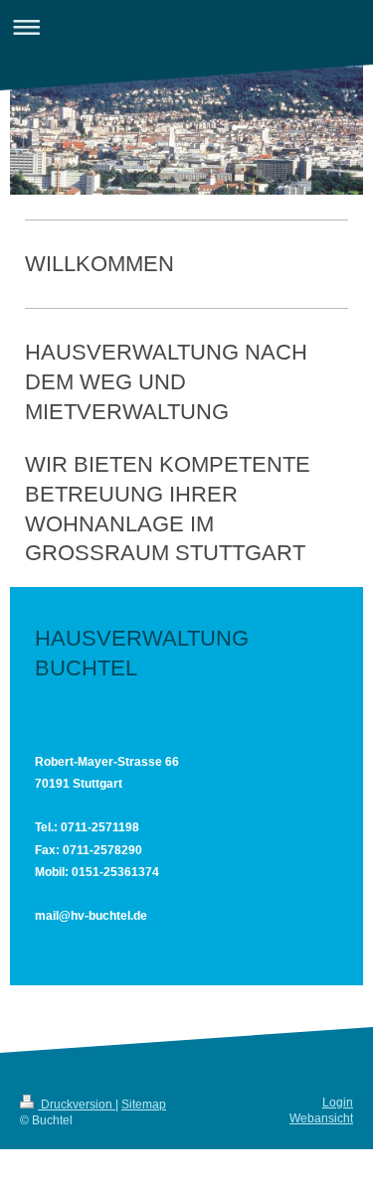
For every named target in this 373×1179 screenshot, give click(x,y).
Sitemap (143, 1104)
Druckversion (76, 1104)
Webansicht (321, 1118)
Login (337, 1102)
